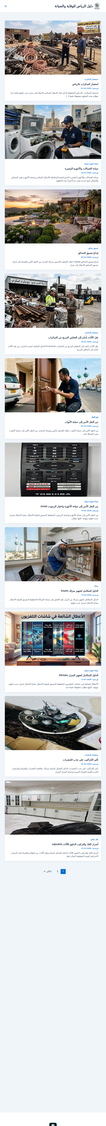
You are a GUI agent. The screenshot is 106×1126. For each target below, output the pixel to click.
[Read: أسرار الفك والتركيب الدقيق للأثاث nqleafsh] (53, 807)
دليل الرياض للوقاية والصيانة (74, 6)
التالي (47, 871)
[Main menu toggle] (6, 6)
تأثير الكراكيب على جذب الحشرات (80, 759)
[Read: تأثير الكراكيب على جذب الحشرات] (53, 723)
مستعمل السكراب (91, 79)
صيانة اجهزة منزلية (91, 164)
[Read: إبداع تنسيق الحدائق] (53, 216)
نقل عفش (94, 839)
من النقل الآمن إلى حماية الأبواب (81, 421)
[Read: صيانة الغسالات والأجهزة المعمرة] (53, 132)
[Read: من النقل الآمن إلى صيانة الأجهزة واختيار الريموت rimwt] (53, 469)
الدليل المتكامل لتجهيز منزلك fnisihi (79, 590)
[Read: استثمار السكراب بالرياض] (53, 47)
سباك (96, 586)
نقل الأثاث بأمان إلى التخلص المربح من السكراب (73, 337)
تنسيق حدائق (93, 248)
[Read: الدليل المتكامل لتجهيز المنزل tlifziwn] (53, 638)
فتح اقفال (94, 417)
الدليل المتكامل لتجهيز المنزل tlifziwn (78, 675)
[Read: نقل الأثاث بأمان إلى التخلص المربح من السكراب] (53, 300)
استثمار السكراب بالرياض (85, 83)
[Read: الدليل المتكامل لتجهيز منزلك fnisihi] (53, 554)
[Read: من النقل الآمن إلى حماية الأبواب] (53, 385)
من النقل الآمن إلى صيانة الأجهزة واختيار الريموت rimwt (69, 506)
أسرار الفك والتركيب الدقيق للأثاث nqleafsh (75, 844)
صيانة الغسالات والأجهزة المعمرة (81, 168)
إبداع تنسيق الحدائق (88, 252)
